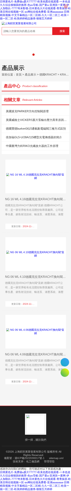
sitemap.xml (56, 458)
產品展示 (30, 74)
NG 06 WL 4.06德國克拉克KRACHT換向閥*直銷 (35, 354)
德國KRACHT (48, 74)
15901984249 (65, 362)
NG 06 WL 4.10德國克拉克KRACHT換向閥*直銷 (35, 276)
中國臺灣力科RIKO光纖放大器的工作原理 (32, 145)
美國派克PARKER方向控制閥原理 (27, 111)
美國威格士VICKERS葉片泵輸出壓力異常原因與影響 (37, 119)
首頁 (19, 74)
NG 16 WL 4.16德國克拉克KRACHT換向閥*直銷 (35, 199)
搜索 (62, 31)
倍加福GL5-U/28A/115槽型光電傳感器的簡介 (34, 137)
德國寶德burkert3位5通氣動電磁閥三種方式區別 (36, 128)
